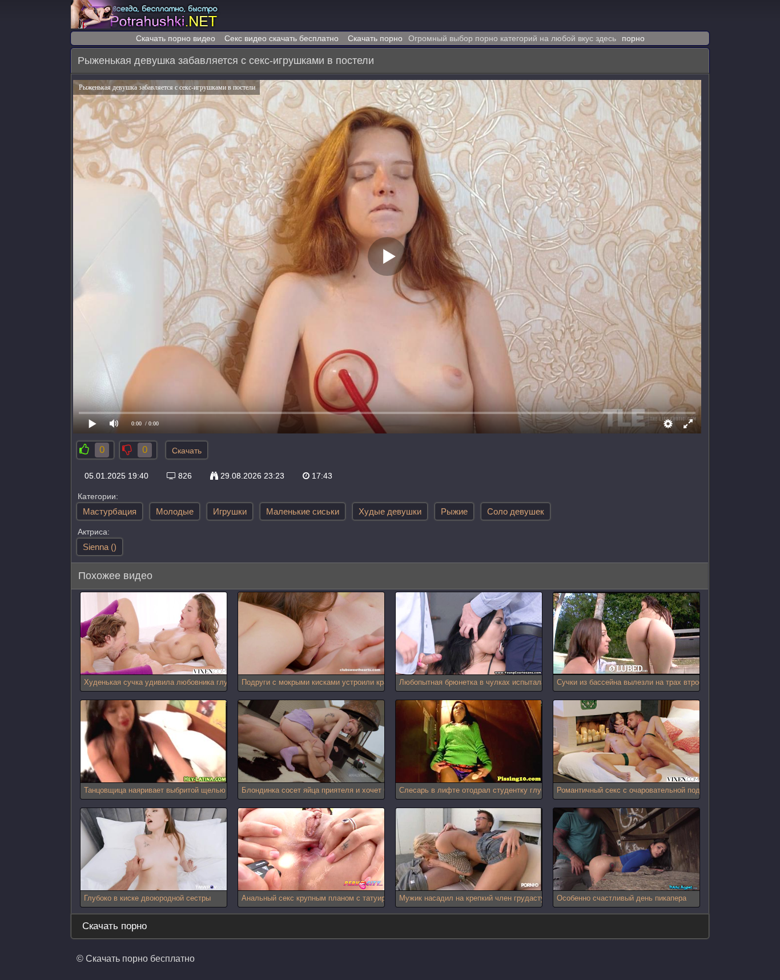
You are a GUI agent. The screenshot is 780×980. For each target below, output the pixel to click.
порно (633, 38)
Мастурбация (109, 511)
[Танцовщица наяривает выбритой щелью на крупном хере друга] (154, 741)
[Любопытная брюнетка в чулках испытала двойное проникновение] (469, 633)
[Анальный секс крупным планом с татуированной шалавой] (311, 849)
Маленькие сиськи (302, 511)
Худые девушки (390, 511)
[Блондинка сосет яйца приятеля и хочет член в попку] (311, 741)
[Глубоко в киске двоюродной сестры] (154, 849)
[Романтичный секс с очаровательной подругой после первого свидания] (626, 741)
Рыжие (454, 511)
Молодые (175, 511)
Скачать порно (375, 38)
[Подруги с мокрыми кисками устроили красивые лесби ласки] (311, 633)
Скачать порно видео (175, 38)
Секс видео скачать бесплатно (281, 38)
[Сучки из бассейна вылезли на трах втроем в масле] (626, 633)
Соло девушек (515, 511)
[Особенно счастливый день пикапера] (626, 849)
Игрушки (230, 511)
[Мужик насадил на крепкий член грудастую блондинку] (469, 849)
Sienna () (99, 547)
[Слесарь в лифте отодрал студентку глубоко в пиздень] (469, 741)
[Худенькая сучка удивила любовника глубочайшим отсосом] (154, 633)
